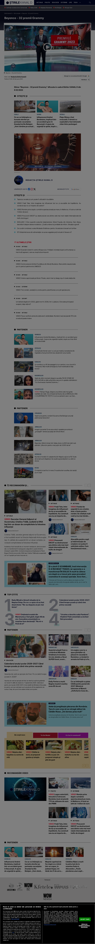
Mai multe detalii (15, 919)
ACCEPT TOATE (85, 919)
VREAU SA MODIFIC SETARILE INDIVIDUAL (84, 926)
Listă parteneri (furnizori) (50, 924)
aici (13, 932)
